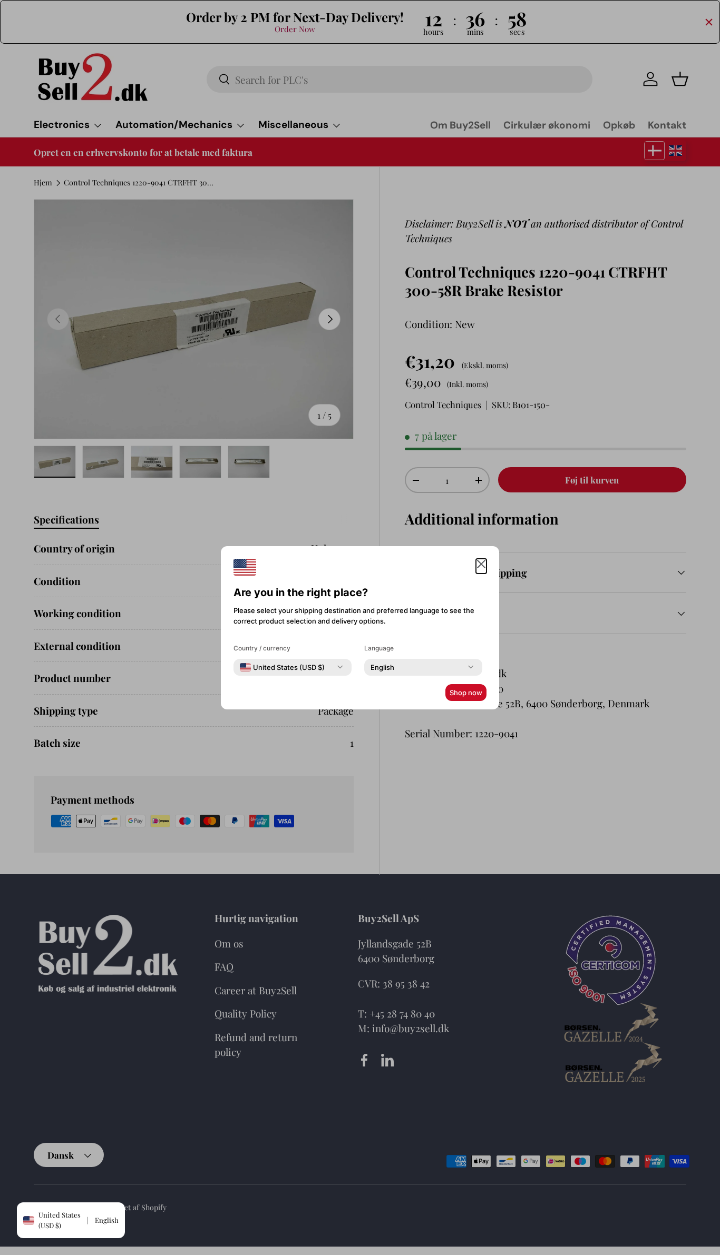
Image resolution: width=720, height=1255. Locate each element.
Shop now (466, 692)
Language (379, 648)
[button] (481, 566)
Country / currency (261, 648)
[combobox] (282, 667)
